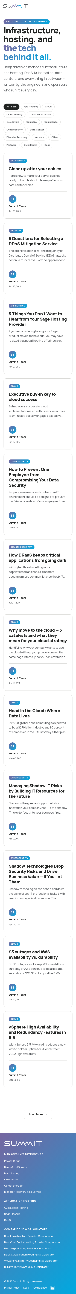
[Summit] (15, 6)
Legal (26, 1288)
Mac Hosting (11, 1173)
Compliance (40, 1288)
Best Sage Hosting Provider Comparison (28, 1248)
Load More (36, 1114)
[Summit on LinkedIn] (52, 1288)
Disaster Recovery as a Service (22, 1191)
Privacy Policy (11, 1288)
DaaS (7, 1220)
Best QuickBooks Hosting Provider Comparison (32, 1242)
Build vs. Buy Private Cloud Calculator (26, 1267)
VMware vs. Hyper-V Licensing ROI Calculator (31, 1260)
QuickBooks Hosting (16, 1207)
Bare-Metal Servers (15, 1167)
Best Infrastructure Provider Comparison (28, 1236)
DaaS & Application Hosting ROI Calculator (29, 1254)
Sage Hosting (12, 1214)
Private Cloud (12, 1161)
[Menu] (69, 6)
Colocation (11, 1179)
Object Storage (13, 1185)
